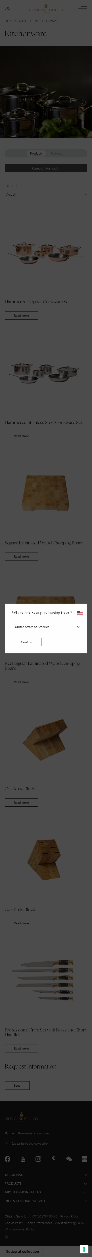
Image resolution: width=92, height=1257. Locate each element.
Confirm (27, 642)
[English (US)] (80, 613)
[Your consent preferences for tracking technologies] (84, 1249)
